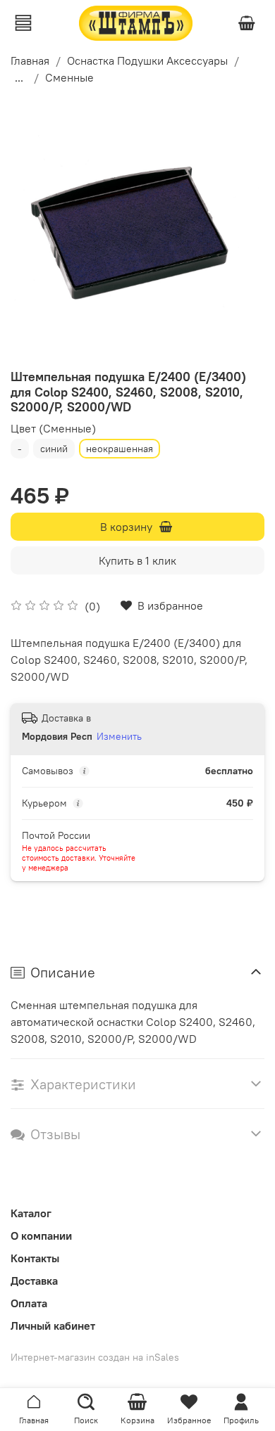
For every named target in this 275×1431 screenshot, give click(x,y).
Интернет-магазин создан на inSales (95, 1357)
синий (54, 448)
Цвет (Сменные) (53, 428)
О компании (41, 1235)
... (19, 77)
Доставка (34, 1280)
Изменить (119, 736)
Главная (30, 60)
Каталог (31, 1213)
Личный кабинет (53, 1325)
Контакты (35, 1258)
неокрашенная (119, 448)
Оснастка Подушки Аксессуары (147, 60)
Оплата (29, 1303)
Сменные (69, 77)
